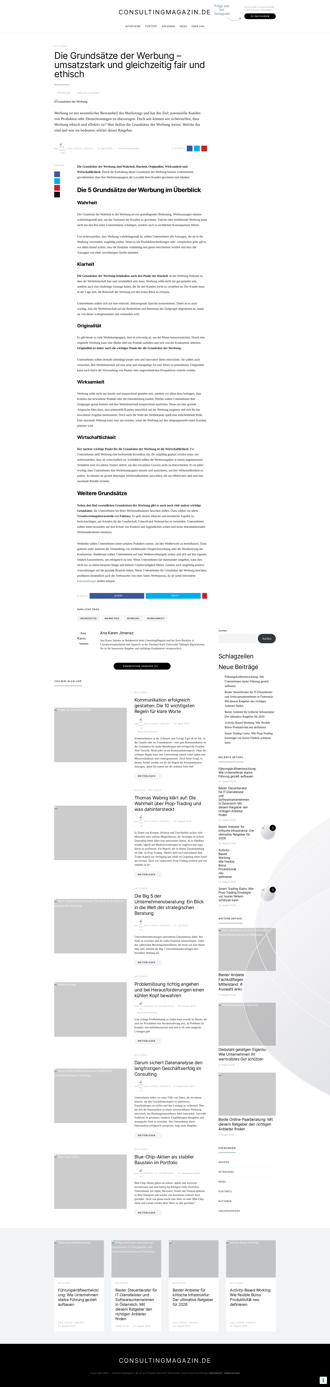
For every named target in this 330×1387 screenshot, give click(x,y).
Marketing (112, 618)
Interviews (133, 26)
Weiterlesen (146, 776)
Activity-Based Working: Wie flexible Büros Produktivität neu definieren (247, 725)
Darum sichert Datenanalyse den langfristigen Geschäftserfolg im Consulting (168, 1068)
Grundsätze (88, 618)
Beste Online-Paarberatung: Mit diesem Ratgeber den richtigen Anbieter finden (245, 1124)
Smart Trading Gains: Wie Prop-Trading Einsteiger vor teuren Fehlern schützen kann (249, 738)
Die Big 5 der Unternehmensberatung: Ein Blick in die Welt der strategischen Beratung (169, 904)
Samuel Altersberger (159, 1006)
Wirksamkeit (156, 618)
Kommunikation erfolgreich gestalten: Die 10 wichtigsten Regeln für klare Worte (164, 705)
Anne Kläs (122, 1326)
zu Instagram (260, 16)
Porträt (151, 26)
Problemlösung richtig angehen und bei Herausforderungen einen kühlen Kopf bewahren (169, 989)
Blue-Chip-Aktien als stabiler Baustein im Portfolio (164, 1159)
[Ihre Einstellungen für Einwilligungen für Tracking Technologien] (323, 1380)
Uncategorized (229, 1210)
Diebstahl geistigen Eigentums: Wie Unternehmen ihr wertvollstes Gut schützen (244, 1054)
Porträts (225, 1191)
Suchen (222, 630)
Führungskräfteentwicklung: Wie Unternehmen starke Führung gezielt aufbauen (247, 681)
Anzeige (140, 790)
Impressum (215, 1373)
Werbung (133, 618)
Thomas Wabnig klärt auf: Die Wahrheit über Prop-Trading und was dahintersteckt (167, 803)
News (183, 26)
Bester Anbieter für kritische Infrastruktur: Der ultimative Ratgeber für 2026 (250, 714)
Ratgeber (168, 26)
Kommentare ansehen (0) (140, 666)
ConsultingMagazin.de (165, 12)
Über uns (198, 26)
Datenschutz (232, 1373)
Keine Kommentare (129, 148)
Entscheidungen (86, 581)
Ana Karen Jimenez (80, 148)
